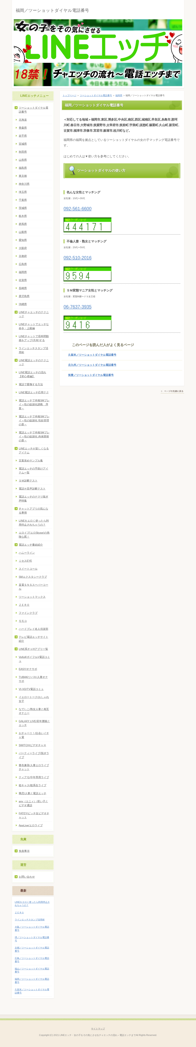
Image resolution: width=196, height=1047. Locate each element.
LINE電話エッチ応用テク (34, 392)
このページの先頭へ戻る (172, 391)
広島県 (23, 264)
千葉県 (23, 199)
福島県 (23, 167)
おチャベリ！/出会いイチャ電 (34, 735)
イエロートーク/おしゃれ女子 (34, 699)
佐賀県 (23, 280)
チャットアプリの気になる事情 (33, 510)
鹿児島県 (24, 296)
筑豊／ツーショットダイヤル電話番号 (91, 374)
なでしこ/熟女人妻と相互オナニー (34, 711)
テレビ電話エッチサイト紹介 (33, 638)
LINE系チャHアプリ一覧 (33, 648)
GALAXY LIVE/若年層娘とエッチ (34, 723)
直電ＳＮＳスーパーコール (33, 586)
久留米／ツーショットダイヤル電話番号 (92, 354)
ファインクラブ (28, 612)
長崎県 (23, 288)
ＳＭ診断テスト (28, 480)
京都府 (23, 256)
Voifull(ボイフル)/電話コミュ (34, 658)
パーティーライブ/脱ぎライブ (34, 755)
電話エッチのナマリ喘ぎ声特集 (33, 498)
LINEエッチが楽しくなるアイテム (34, 450)
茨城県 (23, 207)
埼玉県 (23, 191)
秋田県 (23, 151)
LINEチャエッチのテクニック (34, 314)
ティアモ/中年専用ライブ (34, 777)
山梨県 (23, 231)
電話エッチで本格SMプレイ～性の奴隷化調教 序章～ (34, 404)
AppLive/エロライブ (31, 825)
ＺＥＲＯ (24, 604)
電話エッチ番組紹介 (31, 544)
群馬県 (23, 223)
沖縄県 (23, 304)
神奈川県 (24, 183)
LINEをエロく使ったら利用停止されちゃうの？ (34, 522)
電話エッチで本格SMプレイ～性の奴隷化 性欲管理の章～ (34, 420)
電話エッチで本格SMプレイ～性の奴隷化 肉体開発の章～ (34, 436)
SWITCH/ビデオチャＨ (32, 745)
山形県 (23, 159)
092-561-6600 (77, 208)
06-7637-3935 (77, 306)
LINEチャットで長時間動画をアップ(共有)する (34, 338)
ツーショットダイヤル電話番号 (96, 95)
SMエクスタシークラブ (33, 576)
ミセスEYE (25, 560)
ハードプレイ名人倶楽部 (33, 628)
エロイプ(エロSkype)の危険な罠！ (34, 534)
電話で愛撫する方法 (31, 384)
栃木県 (23, 215)
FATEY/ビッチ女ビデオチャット (34, 815)
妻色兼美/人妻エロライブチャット (34, 767)
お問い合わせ (27, 876)
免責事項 (24, 850)
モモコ (23, 620)
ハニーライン (27, 552)
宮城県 (23, 143)
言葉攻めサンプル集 (31, 460)
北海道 (23, 119)
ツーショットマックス (32, 596)
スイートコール (28, 568)
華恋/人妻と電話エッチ (32, 793)
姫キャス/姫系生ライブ (32, 785)
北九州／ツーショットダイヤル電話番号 (92, 364)
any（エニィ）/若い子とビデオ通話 (33, 803)
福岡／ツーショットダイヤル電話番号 (52, 10)
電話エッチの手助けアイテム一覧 (33, 470)
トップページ (69, 95)
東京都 (23, 175)
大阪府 (23, 248)
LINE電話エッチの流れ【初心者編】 (32, 374)
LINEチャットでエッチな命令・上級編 (34, 326)
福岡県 (118, 95)
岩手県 (23, 135)
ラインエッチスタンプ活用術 (33, 350)
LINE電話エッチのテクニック (34, 362)
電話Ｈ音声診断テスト (32, 488)
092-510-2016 (77, 257)
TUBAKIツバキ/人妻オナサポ (33, 679)
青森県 (23, 127)
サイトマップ (98, 1028)
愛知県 (23, 240)
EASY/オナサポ (28, 669)
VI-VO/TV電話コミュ (31, 689)
